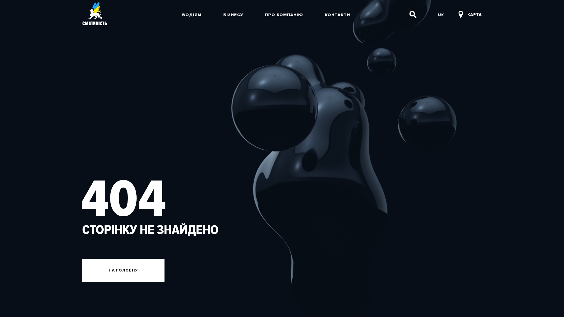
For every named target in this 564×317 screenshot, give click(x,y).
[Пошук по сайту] (413, 14)
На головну (123, 270)
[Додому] (94, 15)
